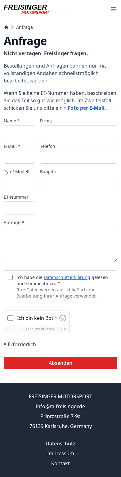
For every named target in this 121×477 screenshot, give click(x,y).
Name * (12, 121)
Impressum (60, 453)
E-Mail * (12, 146)
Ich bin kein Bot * (37, 318)
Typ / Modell (16, 171)
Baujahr (48, 171)
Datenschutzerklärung (67, 277)
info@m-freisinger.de (60, 406)
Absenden (60, 363)
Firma (46, 121)
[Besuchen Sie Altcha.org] (62, 318)
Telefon (47, 146)
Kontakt (60, 463)
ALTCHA (59, 329)
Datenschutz (60, 443)
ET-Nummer (16, 197)
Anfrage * (14, 222)
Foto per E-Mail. (87, 107)
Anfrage (24, 27)
